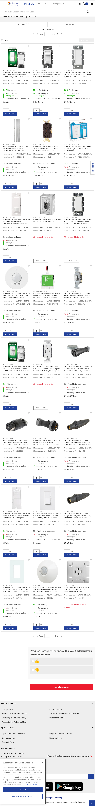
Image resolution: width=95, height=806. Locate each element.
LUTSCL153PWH (9, 365)
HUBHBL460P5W (40, 438)
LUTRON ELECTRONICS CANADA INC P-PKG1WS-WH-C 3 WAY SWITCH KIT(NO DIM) (78, 148)
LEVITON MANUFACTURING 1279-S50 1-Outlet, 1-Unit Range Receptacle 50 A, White (77, 589)
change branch (58, 4)
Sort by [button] (70, 24)
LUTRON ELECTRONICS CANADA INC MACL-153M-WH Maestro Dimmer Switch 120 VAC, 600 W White (78, 222)
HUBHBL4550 (38, 144)
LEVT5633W (38, 365)
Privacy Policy (55, 709)
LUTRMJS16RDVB (40, 291)
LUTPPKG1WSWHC (71, 144)
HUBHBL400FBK (70, 438)
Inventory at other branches (16, 98)
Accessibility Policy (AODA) (14, 722)
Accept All (22, 790)
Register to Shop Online (60, 733)
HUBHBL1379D (39, 218)
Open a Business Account (13, 733)
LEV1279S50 (69, 585)
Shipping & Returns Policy (14, 718)
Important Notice (57, 718)
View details (41, 261)
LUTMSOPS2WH (9, 218)
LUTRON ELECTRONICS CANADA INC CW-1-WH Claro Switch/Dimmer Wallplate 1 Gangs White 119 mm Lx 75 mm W (16, 590)
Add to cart (10, 114)
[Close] (42, 762)
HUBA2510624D (9, 144)
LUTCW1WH (7, 585)
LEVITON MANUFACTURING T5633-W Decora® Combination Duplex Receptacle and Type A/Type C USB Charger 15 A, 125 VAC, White (46, 370)
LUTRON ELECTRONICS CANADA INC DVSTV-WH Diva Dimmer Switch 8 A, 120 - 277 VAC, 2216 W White (78, 75)
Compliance (7, 709)
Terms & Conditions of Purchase (64, 713)
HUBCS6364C (8, 438)
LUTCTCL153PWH (40, 71)
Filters (23, 24)
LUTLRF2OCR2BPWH (11, 291)
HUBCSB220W (70, 291)
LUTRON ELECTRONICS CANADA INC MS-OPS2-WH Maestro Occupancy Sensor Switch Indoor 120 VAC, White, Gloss (16, 223)
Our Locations (8, 738)
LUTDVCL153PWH (9, 71)
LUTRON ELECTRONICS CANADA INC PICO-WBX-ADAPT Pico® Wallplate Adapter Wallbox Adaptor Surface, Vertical (17, 517)
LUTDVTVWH (38, 512)
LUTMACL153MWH (71, 218)
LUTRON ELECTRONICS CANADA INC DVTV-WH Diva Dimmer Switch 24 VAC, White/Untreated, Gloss (47, 516)
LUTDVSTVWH (69, 71)
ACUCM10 (37, 585)
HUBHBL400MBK (70, 512)
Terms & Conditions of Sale (14, 713)
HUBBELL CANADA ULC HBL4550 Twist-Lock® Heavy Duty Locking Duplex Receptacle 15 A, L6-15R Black (46, 149)
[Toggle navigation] (3, 3)
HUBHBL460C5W (71, 365)
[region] (23, 781)
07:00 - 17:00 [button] (43, 4)
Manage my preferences (22, 796)
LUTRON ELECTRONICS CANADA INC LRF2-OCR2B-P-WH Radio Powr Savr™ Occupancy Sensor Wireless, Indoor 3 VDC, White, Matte (16, 297)
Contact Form (8, 742)
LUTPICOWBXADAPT (11, 512)
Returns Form (55, 738)
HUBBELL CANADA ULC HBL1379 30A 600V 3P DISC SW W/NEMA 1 (47, 221)
